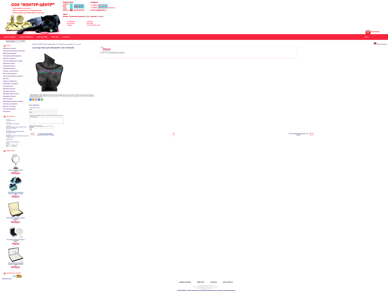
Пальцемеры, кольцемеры (10, 83)
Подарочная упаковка (9, 68)
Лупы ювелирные (8, 86)
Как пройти (70, 23)
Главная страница (9, 37)
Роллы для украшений (9, 108)
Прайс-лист (55, 37)
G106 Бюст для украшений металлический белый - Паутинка (45, 134)
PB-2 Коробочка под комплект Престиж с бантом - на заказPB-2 (15, 193)
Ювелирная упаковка (9, 66)
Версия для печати (382, 44)
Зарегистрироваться (26, 37)
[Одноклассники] (33, 99)
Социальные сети (10, 120)
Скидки (69, 25)
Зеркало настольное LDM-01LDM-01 (15, 170)
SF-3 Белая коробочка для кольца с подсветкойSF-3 (16, 240)
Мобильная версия (7, 278)
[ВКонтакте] (30, 99)
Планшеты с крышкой (9, 58)
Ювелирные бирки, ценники (11, 93)
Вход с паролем (42, 37)
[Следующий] (311, 134)
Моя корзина (375, 31)
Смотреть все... (9, 139)
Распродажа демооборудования (12, 55)
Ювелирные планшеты (9, 48)
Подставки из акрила (9, 63)
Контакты (66, 37)
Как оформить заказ (93, 25)
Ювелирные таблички (9, 91)
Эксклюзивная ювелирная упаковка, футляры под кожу (15, 132)
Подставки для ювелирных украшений (14, 50)
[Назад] (173, 134)
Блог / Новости (228, 282)
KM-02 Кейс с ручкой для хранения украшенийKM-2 (16, 219)
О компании (71, 21)
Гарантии (90, 21)
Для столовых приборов (10, 73)
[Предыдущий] (32, 134)
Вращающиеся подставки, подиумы (13, 101)
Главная (35, 44)
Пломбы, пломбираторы (10, 81)
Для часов (6, 78)
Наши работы (7, 111)
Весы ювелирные (8, 98)
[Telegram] (36, 99)
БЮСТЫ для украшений (9, 53)
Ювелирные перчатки (9, 88)
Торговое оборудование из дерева (13, 60)
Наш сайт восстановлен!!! (12, 123)
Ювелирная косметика (9, 96)
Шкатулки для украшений (10, 103)
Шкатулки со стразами (9, 106)
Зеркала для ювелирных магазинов (13, 76)
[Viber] (39, 99)
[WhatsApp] (42, 99)
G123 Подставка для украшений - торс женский (298, 134)
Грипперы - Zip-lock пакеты (10, 71)
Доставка (90, 23)
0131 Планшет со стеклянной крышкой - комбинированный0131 (15, 264)
